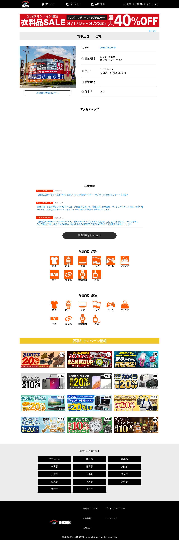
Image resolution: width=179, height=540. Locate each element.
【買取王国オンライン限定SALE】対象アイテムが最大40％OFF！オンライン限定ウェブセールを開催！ (82, 195)
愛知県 (89, 459)
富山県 (124, 481)
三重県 (54, 466)
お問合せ (87, 528)
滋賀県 (54, 481)
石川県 (89, 481)
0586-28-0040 (108, 47)
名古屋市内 (54, 459)
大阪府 (124, 466)
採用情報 (128, 4)
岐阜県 (124, 459)
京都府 (89, 474)
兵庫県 (54, 474)
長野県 (89, 489)
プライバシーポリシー (115, 508)
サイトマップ (152, 4)
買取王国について (91, 508)
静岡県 (89, 466)
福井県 (54, 489)
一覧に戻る (151, 31)
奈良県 (124, 474)
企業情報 (139, 4)
